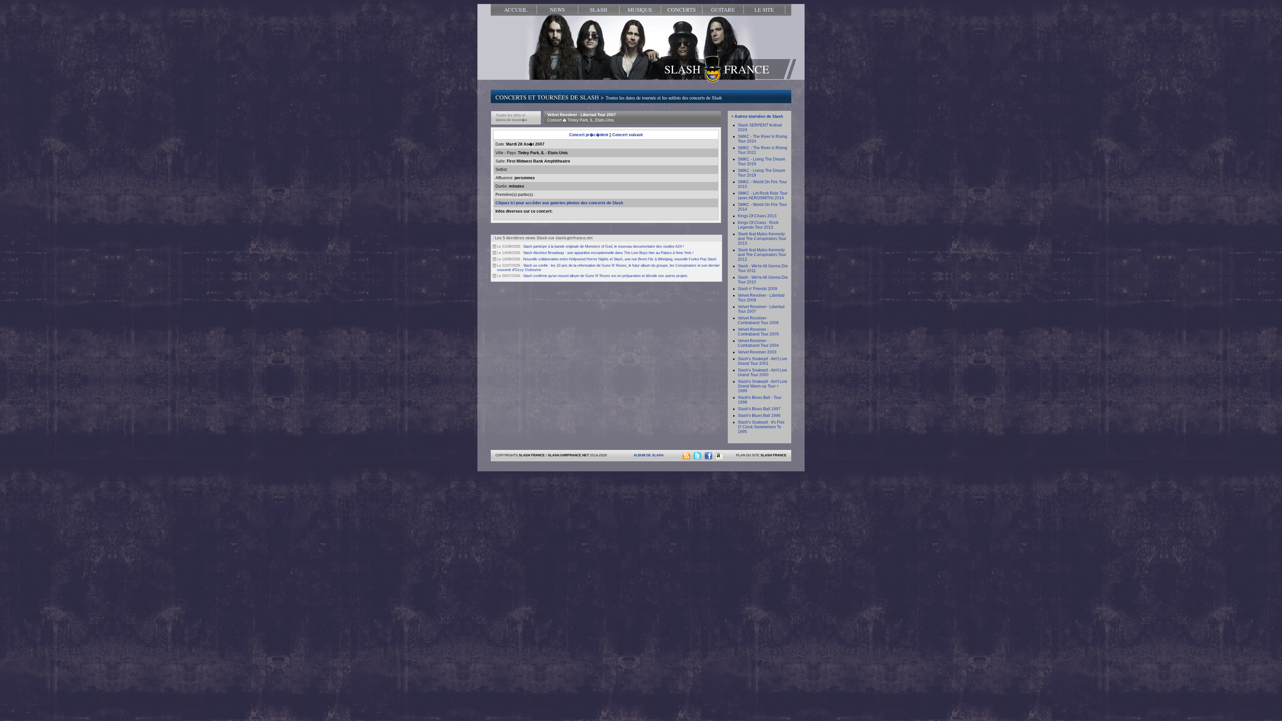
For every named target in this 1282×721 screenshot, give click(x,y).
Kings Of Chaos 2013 (757, 216)
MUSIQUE (640, 9)
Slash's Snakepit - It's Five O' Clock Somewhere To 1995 (761, 427)
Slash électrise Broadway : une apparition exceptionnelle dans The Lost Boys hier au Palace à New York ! (608, 253)
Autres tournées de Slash (758, 116)
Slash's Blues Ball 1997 (759, 409)
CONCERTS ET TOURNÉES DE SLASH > (608, 97)
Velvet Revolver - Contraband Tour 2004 (758, 343)
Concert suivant (627, 135)
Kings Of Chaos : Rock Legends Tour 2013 (758, 225)
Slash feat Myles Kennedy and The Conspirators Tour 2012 (762, 255)
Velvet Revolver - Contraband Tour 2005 (758, 331)
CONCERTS (681, 9)
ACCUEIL (515, 9)
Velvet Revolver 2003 (757, 352)
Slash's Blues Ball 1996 (759, 415)
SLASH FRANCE (716, 69)
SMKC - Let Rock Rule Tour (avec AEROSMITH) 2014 (763, 195)
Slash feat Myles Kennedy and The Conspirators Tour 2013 (762, 239)
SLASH (598, 9)
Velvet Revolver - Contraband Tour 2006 (758, 320)
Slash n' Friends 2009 (757, 288)
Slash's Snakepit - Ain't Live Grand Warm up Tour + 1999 (762, 386)
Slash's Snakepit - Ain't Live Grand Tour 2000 (762, 372)
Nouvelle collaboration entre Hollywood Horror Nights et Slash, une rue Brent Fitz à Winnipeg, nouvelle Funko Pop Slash (619, 259)
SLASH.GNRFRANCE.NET (568, 455)
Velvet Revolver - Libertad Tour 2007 (581, 117)
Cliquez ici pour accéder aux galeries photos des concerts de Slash (559, 203)
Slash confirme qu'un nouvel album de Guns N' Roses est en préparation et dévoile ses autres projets (605, 276)
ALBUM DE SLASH (648, 455)
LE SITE (764, 9)
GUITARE (723, 9)
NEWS (557, 9)
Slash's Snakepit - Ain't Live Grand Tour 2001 (762, 361)
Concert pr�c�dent (588, 135)
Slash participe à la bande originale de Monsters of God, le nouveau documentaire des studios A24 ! (603, 246)
